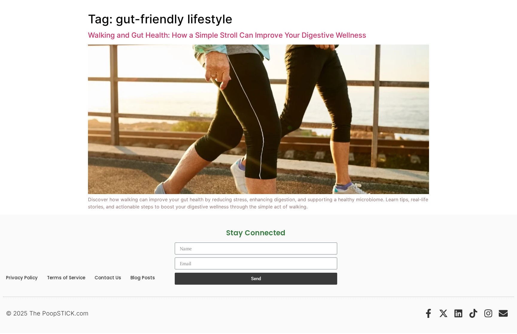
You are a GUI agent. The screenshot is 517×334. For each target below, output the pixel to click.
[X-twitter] (443, 313)
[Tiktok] (473, 313)
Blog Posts (142, 277)
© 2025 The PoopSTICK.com (47, 313)
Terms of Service (66, 277)
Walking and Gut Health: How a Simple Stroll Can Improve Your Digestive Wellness (227, 35)
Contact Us (108, 277)
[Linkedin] (458, 313)
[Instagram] (488, 313)
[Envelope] (503, 313)
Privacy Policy (22, 277)
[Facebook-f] (428, 313)
